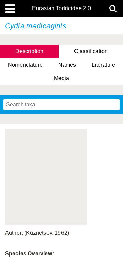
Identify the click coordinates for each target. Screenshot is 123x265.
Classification (91, 51)
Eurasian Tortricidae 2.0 (61, 8)
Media (61, 78)
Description (29, 51)
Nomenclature (25, 65)
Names (67, 65)
